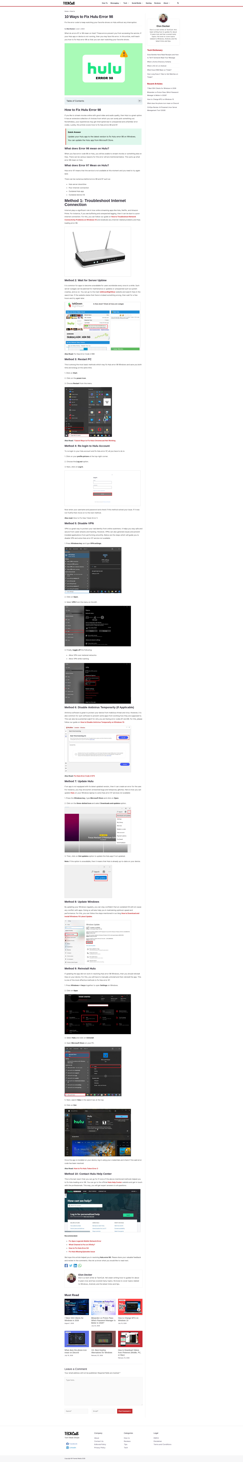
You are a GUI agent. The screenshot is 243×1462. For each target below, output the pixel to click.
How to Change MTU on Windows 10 (160, 99)
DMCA (156, 1438)
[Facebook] (66, 1265)
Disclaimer (158, 1441)
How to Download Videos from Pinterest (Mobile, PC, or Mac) (129, 1352)
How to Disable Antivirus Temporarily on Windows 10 (102, 722)
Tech (126, 1448)
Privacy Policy (99, 1448)
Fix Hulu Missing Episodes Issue (82, 1252)
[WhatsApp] (80, 1265)
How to (72, 11)
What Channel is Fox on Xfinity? (82, 1245)
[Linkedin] (75, 1265)
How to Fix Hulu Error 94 (79, 1248)
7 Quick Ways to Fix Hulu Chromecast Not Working (94, 441)
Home (67, 11)
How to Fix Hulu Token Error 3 (86, 1168)
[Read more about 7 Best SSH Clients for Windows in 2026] (77, 1307)
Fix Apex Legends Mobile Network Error (85, 1241)
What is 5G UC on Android (156, 66)
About (96, 1438)
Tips (125, 1444)
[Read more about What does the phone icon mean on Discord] (77, 1339)
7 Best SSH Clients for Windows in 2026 (161, 88)
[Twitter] (70, 1265)
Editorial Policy (100, 1444)
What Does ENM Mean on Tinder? (159, 70)
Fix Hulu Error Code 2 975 (84, 776)
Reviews (127, 1441)
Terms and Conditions (162, 1444)
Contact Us (98, 1441)
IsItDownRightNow (107, 292)
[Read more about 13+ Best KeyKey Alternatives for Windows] (103, 1339)
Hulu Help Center (115, 1182)
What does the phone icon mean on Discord (163, 103)
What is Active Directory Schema (159, 62)
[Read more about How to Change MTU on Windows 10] (130, 1307)
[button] (120, 3)
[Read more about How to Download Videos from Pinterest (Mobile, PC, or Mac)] (130, 1339)
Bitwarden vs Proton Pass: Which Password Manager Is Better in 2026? (103, 1320)
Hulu (72, 793)
